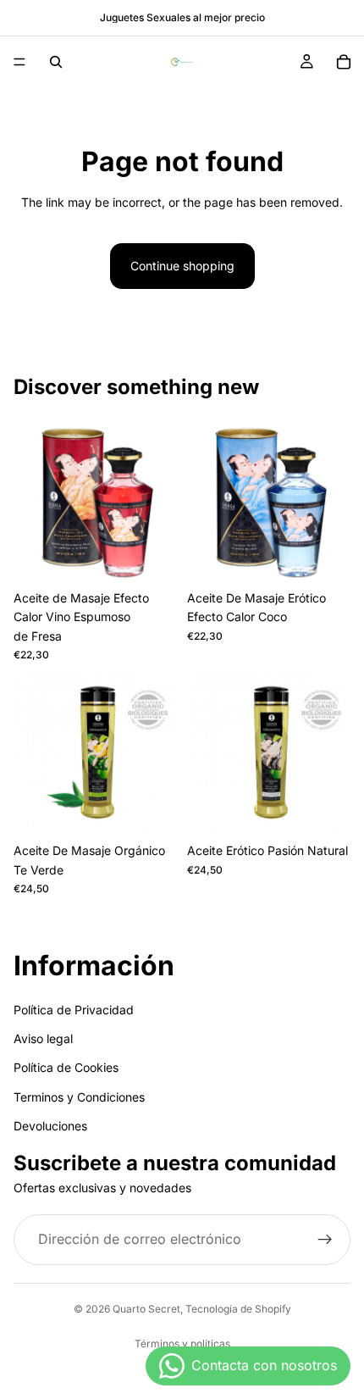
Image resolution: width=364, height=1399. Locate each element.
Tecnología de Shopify (238, 1308)
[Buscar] (55, 61)
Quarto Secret (146, 1308)
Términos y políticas (182, 1343)
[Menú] (19, 61)
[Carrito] (343, 61)
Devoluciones (50, 1126)
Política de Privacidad (74, 1009)
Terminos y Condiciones (79, 1097)
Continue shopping (182, 265)
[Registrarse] (325, 1239)
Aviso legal (43, 1038)
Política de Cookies (66, 1068)
